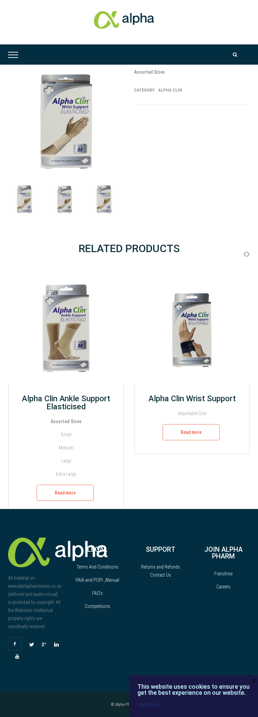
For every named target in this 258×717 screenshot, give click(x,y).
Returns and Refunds (160, 567)
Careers (223, 586)
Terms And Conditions (97, 567)
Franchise (223, 573)
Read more (65, 493)
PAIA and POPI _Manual (97, 580)
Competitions (97, 606)
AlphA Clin (170, 90)
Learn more (147, 704)
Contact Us (160, 575)
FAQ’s (97, 593)
